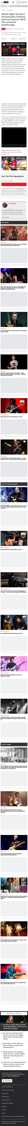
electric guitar (16, 113)
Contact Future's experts (8, 1090)
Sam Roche (10, 28)
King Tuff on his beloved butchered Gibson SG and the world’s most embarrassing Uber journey (14, 1064)
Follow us (16, 38)
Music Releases (10, 10)
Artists (3, 10)
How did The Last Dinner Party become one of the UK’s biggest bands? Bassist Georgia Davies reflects (13, 1036)
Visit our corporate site (13, 1076)
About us (4, 1109)
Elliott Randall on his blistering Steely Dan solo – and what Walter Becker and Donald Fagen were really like (14, 1055)
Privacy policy (5, 1093)
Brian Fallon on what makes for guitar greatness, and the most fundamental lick (13, 1045)
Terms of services (19, 188)
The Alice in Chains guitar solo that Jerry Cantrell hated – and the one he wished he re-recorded (15, 1026)
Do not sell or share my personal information (13, 1116)
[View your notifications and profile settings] (13, 2)
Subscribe (19, 2)
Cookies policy (5, 1096)
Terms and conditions (7, 1086)
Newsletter (23, 38)
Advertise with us (6, 1100)
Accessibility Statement (7, 1103)
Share (5, 38)
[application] (14, 136)
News (3, 29)
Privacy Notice (21, 190)
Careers (4, 1113)
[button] (2, 2)
